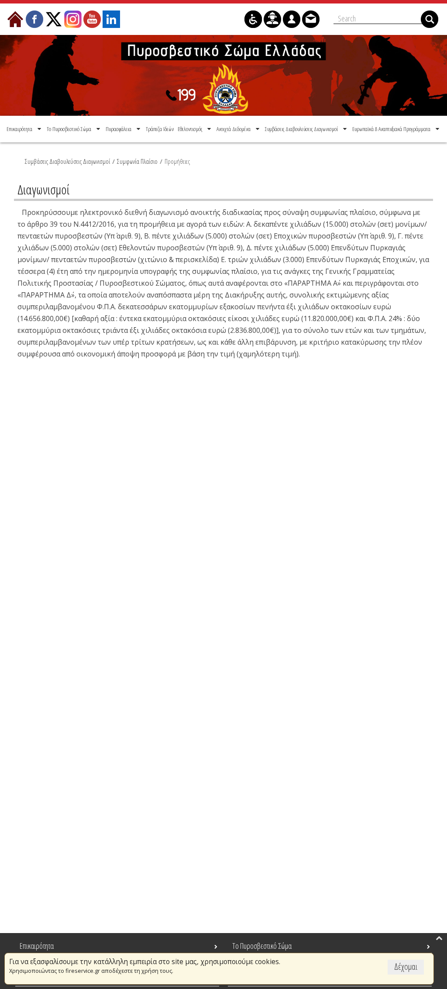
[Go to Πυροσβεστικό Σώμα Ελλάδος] (223, 75)
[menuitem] (25, 129)
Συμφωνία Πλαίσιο (137, 161)
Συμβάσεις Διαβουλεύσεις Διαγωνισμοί (67, 161)
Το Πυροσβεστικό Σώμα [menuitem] (262, 946)
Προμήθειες (177, 161)
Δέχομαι (405, 966)
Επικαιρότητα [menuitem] (37, 946)
